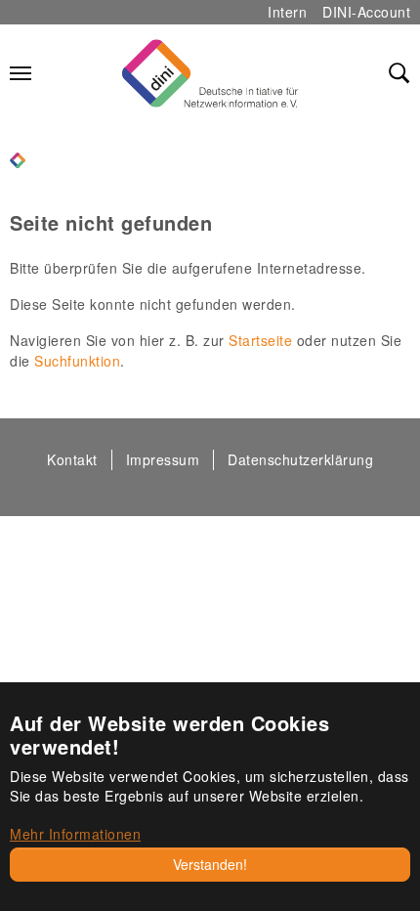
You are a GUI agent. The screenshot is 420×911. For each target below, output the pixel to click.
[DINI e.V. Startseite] (210, 73)
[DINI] (17, 158)
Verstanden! (210, 864)
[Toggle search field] (399, 73)
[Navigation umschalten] (20, 73)
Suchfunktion (77, 360)
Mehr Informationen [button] (75, 834)
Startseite (260, 340)
